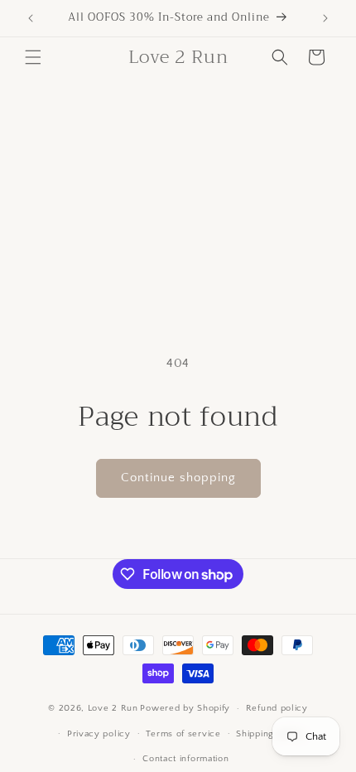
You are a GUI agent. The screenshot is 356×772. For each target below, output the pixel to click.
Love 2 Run (113, 708)
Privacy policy (99, 734)
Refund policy (277, 708)
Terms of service (183, 734)
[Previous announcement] (30, 18)
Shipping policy (270, 734)
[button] (33, 57)
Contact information (185, 759)
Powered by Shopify (185, 708)
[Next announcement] (325, 18)
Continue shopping (178, 477)
